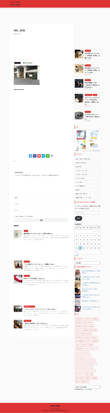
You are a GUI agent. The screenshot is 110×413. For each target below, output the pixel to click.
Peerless (87, 337)
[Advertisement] (55, 16)
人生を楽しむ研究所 (55, 408)
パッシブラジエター (81, 359)
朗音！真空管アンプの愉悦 (82, 378)
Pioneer (94, 337)
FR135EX (78, 326)
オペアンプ (94, 348)
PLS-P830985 (79, 341)
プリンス (78, 367)
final (85, 322)
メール (17, 204)
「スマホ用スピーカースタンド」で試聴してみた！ (39, 264)
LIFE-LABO (15, 5)
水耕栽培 (94, 378)
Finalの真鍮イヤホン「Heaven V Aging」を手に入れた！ (92, 85)
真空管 (77, 381)
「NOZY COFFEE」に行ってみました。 (36, 323)
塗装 (92, 374)
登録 (78, 218)
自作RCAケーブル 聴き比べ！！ (90, 300)
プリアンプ (93, 363)
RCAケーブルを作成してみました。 (35, 278)
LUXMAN (91, 326)
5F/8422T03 (79, 319)
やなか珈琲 (79, 348)
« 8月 (76, 255)
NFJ (77, 333)
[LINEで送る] (29, 63)
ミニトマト (79, 370)
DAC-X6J (78, 322)
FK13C (90, 322)
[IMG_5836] (43, 156)
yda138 (90, 344)
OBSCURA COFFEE (86, 333)
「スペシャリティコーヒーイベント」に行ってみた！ (40, 309)
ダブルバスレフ (80, 356)
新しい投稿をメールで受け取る (24, 216)
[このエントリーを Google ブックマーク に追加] (24, 63)
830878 (87, 319)
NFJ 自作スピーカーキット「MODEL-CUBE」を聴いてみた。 (92, 55)
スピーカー (86, 352)
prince (87, 341)
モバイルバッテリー (89, 370)
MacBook (85, 330)
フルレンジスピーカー (81, 363)
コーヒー (78, 352)
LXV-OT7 (78, 330)
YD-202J (83, 344)
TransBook (95, 341)
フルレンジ (91, 359)
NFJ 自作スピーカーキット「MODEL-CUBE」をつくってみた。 (92, 70)
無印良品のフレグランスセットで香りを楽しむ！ (39, 233)
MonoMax (94, 330)
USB (77, 344)
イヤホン (86, 348)
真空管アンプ (85, 381)
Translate (89, 389)
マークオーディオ (87, 367)
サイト (16, 210)
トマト (88, 356)
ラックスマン (79, 374)
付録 (87, 374)
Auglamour (95, 319)
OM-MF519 (79, 337)
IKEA (84, 326)
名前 (16, 197)
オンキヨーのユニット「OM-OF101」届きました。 (92, 117)
